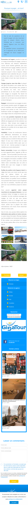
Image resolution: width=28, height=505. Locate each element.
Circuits (11, 295)
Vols (10, 299)
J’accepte (14, 502)
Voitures (11, 284)
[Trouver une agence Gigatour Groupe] (18, 2)
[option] (14, 325)
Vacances (11, 306)
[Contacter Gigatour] (22, 2)
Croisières (11, 303)
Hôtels (10, 292)
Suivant (21, 275)
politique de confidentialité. (15, 499)
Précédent (7, 275)
